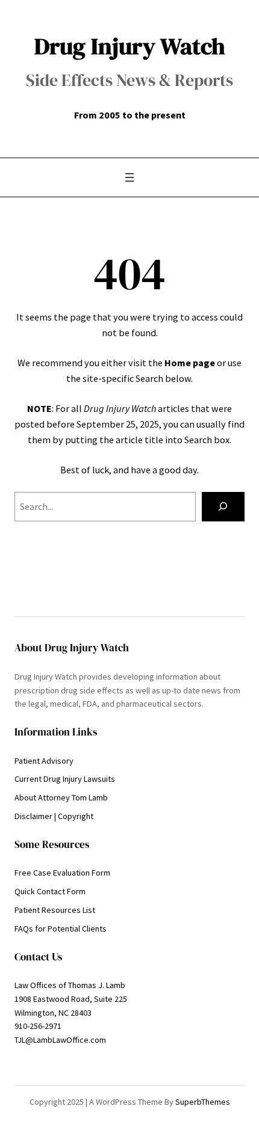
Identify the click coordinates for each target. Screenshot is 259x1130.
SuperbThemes (202, 1101)
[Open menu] (129, 177)
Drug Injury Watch (129, 46)
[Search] (223, 507)
